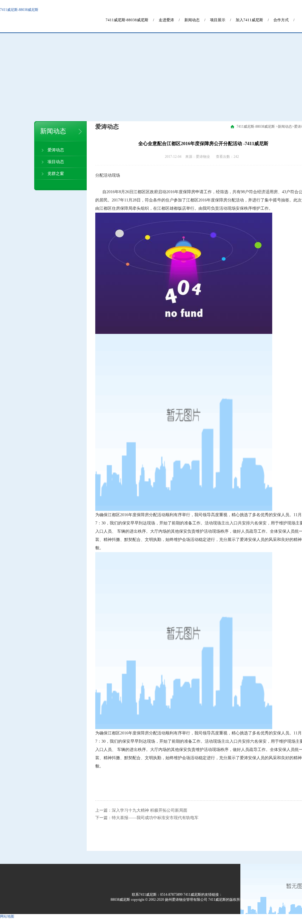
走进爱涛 (166, 20)
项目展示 (217, 20)
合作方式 (281, 20)
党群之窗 (55, 173)
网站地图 (7, 916)
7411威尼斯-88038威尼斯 (19, 10)
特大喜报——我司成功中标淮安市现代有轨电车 (155, 818)
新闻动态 (192, 20)
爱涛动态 (55, 150)
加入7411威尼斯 (249, 20)
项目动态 (55, 162)
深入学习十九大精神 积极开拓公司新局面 (149, 810)
